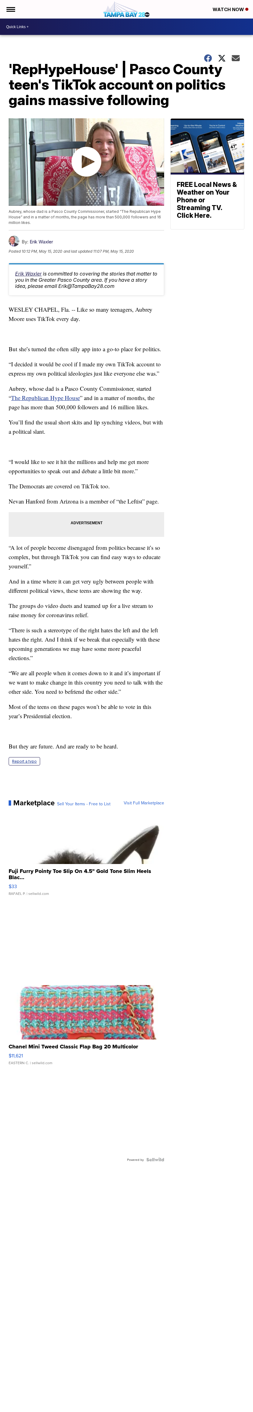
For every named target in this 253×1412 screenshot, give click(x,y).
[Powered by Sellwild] (155, 1159)
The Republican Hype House (45, 398)
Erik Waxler (41, 242)
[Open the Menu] (10, 9)
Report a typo (24, 761)
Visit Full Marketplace (144, 803)
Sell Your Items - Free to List (83, 804)
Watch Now (229, 9)
